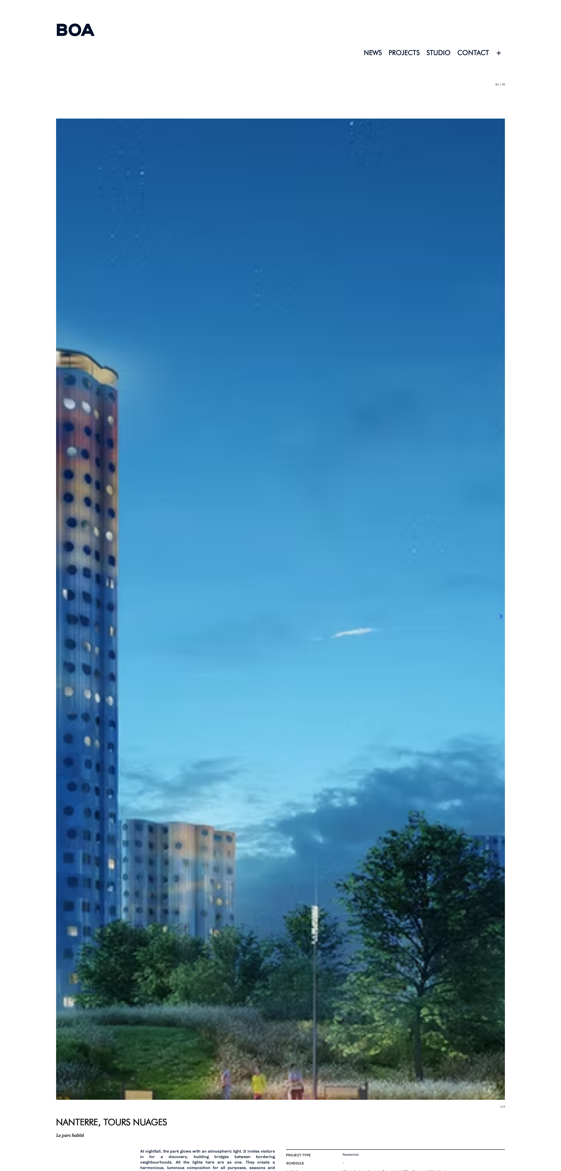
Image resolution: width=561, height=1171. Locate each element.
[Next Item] (501, 616)
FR (503, 84)
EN (497, 84)
